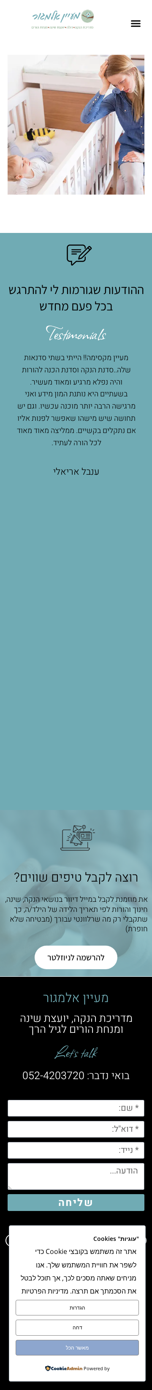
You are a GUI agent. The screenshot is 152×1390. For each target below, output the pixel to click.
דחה (77, 1327)
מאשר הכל (77, 1347)
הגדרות (77, 1307)
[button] (136, 24)
